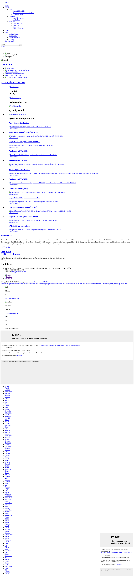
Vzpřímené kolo (22, 77)
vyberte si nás (13, 82)
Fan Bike (15, 72)
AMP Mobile (44, 282)
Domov (7, 6)
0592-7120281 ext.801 (12, 298)
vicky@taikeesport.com (18, 272)
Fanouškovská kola (19, 29)
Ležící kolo (17, 75)
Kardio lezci (16, 20)
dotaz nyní (4, 260)
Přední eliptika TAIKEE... (19, 170)
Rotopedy (12, 21)
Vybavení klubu (71, 284)
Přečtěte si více (5, 247)
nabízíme (6, 64)
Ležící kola (16, 25)
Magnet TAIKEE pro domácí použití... (24, 142)
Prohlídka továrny (14, 37)
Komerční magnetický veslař (10, 284)
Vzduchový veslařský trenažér (28, 284)
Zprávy (7, 30)
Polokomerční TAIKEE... (19, 151)
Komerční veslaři (18, 14)
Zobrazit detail (13, 128)
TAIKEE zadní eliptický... (19, 188)
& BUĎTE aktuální (10, 252)
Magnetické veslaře (19, 11)
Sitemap (36, 282)
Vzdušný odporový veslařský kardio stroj (114, 284)
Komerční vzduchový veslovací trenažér (88, 284)
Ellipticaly (12, 16)
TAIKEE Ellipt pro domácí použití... (23, 207)
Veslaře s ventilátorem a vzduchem (23, 13)
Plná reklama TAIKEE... (19, 123)
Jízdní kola (16, 27)
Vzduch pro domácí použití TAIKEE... (24, 132)
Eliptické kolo (19, 73)
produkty (7, 7)
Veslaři (11, 9)
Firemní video (13, 36)
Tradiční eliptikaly (18, 18)
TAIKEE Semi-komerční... (19, 226)
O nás (6, 32)
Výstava (11, 39)
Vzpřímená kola (17, 23)
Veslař (12, 68)
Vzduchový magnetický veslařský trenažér (52, 284)
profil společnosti (14, 34)
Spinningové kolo (23, 70)
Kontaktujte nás (9, 41)
